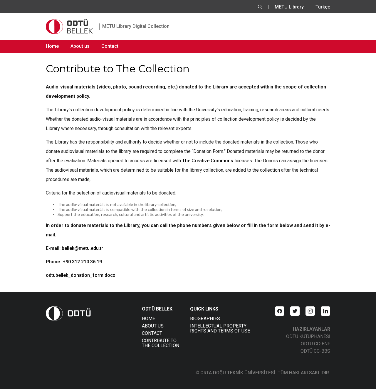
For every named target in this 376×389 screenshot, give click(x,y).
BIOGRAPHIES (205, 318)
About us (80, 46)
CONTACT (152, 333)
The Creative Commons (207, 160)
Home (52, 46)
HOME (148, 318)
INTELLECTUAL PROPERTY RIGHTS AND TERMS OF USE (220, 328)
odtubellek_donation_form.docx (80, 275)
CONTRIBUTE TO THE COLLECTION (160, 343)
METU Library (289, 7)
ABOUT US (153, 326)
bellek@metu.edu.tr (82, 248)
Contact (109, 46)
